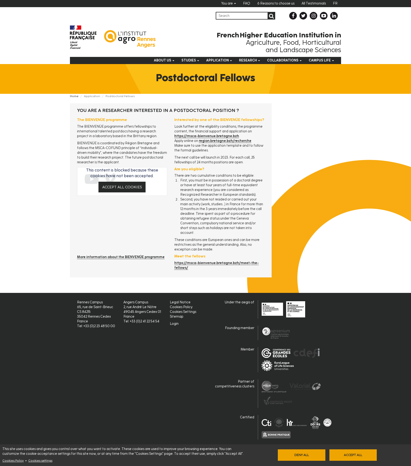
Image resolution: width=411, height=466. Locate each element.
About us (163, 60)
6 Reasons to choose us (275, 3)
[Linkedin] (334, 16)
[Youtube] (324, 16)
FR (335, 3)
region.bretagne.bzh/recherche (225, 141)
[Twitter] (303, 16)
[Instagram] (313, 16)
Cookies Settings (183, 312)
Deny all (301, 455)
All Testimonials (314, 3)
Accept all (353, 455)
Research (248, 60)
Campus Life (320, 60)
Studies (189, 60)
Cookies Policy (13, 460)
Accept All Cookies (122, 187)
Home (74, 96)
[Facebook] (293, 16)
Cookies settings (40, 460)
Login (174, 324)
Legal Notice (180, 302)
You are (227, 3)
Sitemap (176, 317)
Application (218, 60)
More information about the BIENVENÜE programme (121, 257)
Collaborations (283, 60)
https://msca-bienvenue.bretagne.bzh (206, 136)
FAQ (246, 3)
